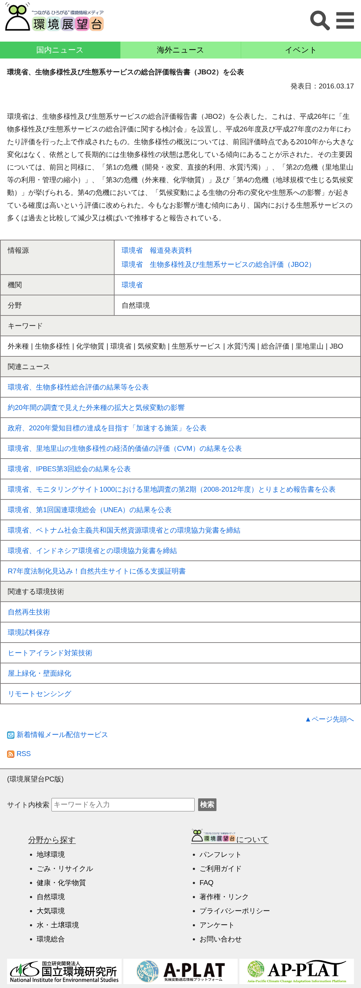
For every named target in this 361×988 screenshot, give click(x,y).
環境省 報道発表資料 (157, 250)
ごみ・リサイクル (65, 868)
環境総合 (51, 939)
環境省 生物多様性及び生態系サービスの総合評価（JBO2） (219, 264)
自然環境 (51, 897)
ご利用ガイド (221, 868)
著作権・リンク (224, 897)
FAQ (207, 882)
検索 (207, 804)
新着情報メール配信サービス (61, 734)
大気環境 (51, 911)
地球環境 (51, 854)
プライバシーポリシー (235, 911)
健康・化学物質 (61, 882)
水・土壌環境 (58, 925)
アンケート (217, 925)
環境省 (132, 285)
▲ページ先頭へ (329, 719)
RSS (22, 753)
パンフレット (221, 854)
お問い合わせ (221, 939)
